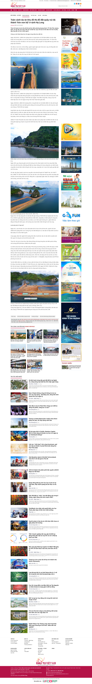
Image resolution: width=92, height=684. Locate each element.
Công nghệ (26, 651)
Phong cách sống (14, 651)
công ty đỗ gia (35, 316)
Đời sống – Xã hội (66, 10)
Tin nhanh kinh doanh (53, 0)
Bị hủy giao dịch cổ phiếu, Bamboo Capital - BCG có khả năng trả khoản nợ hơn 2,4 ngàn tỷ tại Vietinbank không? (43, 433)
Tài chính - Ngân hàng (34, 398)
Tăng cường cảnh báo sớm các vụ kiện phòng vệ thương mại (50, 355)
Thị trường (40, 644)
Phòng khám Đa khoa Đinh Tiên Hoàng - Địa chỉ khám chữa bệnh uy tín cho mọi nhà (34, 371)
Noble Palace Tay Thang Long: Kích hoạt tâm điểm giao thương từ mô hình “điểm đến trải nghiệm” (42, 625)
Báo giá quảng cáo (50, 675)
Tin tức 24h (41, 0)
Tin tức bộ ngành (14, 643)
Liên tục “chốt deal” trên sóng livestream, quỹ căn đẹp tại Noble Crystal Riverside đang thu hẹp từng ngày (43, 446)
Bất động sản (33, 10)
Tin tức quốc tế (13, 641)
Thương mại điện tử (28, 644)
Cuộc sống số (56, 10)
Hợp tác (39, 640)
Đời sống (45, 15)
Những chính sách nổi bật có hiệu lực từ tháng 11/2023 (18, 340)
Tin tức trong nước (33, 524)
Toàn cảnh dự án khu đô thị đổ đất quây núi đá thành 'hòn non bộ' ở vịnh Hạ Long (39, 319)
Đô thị (53, 640)
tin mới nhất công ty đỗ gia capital (48, 316)
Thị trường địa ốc (33, 409)
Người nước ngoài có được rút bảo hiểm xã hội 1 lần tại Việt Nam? (34, 341)
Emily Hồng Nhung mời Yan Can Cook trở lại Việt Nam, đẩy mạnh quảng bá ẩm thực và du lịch (42, 484)
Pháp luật (31, 512)
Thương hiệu (32, 436)
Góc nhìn (12, 652)
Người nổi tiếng (14, 650)
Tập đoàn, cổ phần (33, 384)
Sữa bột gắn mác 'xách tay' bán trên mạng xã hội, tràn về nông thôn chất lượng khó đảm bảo (18, 371)
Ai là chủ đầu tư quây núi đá (24, 316)
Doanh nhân (49, 10)
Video (73, 10)
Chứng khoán (27, 641)
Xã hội (39, 15)
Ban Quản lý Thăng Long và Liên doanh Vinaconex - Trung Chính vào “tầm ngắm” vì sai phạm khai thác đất (18, 356)
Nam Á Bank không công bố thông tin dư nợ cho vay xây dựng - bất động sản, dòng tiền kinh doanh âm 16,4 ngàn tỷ (44, 394)
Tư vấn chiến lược (33, 614)
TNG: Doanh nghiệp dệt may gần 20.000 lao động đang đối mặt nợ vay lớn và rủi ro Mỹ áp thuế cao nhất (43, 535)
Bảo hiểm (26, 643)
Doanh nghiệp (41, 10)
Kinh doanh (26, 10)
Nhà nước (67, 641)
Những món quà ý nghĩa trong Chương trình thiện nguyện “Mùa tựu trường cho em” (50, 341)
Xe (24, 650)
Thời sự (15, 10)
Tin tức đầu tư (46, 0)
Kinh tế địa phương (69, 640)
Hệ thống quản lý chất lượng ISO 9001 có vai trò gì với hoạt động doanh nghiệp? (34, 355)
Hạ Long (13, 316)
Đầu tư (20, 10)
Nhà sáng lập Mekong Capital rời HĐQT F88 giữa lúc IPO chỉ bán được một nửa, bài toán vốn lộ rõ (44, 548)
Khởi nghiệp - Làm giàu (42, 643)
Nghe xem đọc (25, 15)
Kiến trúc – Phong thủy (56, 643)
